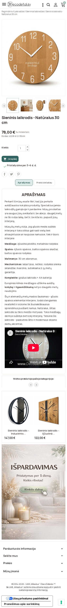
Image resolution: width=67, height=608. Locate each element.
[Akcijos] (33, 492)
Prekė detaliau (44, 182)
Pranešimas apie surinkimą (22, 604)
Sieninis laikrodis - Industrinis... (18, 432)
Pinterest (18, 174)
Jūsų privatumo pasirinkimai (30, 598)
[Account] (56, 5)
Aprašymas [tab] (24, 182)
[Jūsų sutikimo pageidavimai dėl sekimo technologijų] (61, 602)
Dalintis (4, 174)
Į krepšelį (10, 159)
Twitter (11, 174)
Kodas (5, 136)
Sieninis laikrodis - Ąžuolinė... (48, 432)
